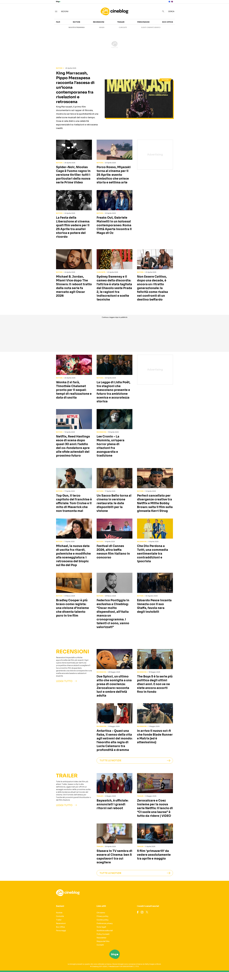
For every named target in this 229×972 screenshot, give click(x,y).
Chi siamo (101, 913)
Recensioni (98, 22)
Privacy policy (102, 916)
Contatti (100, 945)
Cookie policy (102, 920)
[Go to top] (198, 964)
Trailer (120, 22)
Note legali (101, 927)
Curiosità (123, 27)
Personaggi (143, 22)
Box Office (167, 22)
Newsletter (101, 938)
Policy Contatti (103, 934)
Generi (101, 27)
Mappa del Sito (103, 941)
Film (58, 22)
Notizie (76, 22)
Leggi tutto (64, 681)
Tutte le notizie (110, 760)
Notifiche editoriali (105, 930)
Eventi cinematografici (150, 27)
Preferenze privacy (105, 923)
